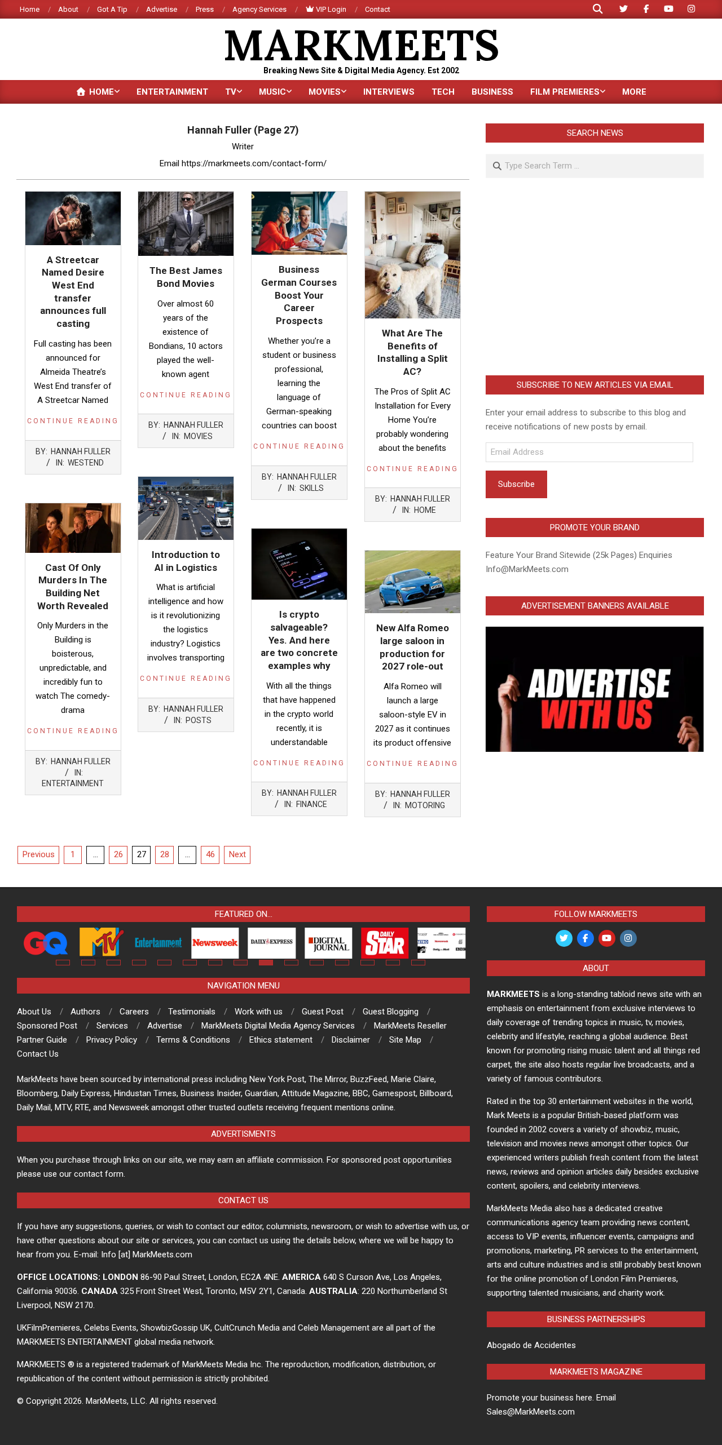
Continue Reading (73, 421)
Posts (199, 720)
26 (118, 854)
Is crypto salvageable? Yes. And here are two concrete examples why (299, 640)
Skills (312, 488)
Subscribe (516, 484)
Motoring (425, 805)
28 (164, 854)
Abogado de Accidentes (531, 1345)
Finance (311, 804)
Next (237, 854)
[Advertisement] (595, 277)
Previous (39, 854)
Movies (198, 436)
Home (425, 510)
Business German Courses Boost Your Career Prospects (299, 295)
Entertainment (73, 783)
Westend (86, 462)
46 (210, 854)
